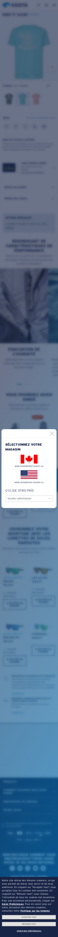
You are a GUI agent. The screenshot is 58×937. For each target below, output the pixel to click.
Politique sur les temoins (35, 911)
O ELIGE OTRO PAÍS (19, 490)
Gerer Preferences (13, 904)
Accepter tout (29, 917)
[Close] (52, 433)
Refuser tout (29, 924)
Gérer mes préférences (29, 931)
